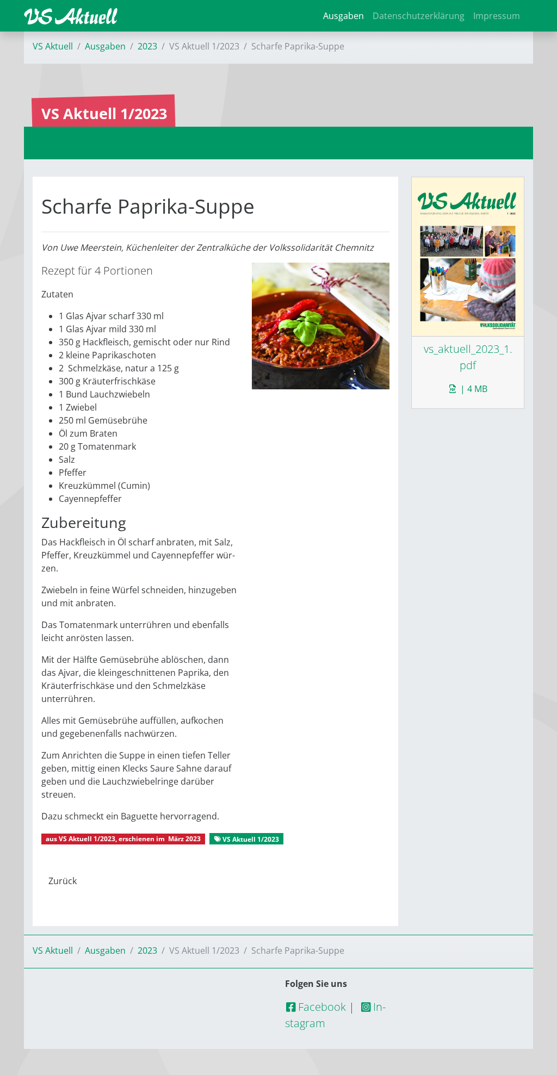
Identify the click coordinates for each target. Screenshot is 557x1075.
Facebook (320, 1006)
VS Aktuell (53, 46)
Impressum (496, 16)
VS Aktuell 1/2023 (87, 838)
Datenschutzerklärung (419, 16)
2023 (147, 46)
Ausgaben (343, 16)
